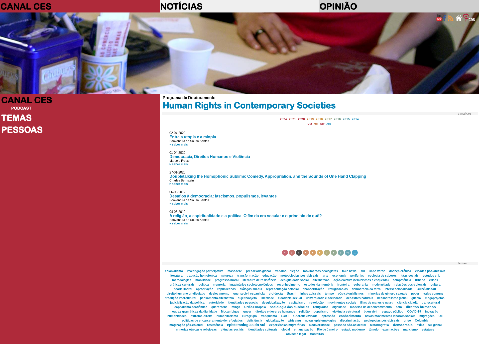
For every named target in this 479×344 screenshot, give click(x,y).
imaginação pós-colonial (186, 325)
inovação (431, 311)
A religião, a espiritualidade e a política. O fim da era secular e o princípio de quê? (245, 216)
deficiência (254, 320)
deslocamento (219, 293)
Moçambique (230, 311)
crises (433, 280)
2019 (310, 119)
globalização (275, 320)
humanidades (177, 316)
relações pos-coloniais (410, 284)
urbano (420, 280)
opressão (328, 316)
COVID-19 (414, 311)
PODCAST (21, 108)
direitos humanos (421, 307)
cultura (436, 284)
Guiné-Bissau (426, 289)
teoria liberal (183, 289)
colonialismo (174, 271)
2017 (328, 119)
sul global (435, 325)
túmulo (373, 329)
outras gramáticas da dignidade (194, 311)
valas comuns (433, 293)
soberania (361, 284)
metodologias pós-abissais (299, 275)
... (355, 252)
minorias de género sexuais (387, 293)
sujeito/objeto (247, 298)
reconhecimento (288, 284)
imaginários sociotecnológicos (251, 284)
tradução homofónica (202, 275)
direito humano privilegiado (186, 293)
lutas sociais (410, 275)
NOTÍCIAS (181, 6)
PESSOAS (22, 130)
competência (402, 280)
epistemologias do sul (246, 325)
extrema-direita (202, 316)
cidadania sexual (290, 298)
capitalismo (297, 302)
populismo (321, 311)
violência (276, 293)
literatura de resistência (259, 280)
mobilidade (203, 280)
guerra (416, 298)
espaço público (392, 311)
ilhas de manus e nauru (376, 302)
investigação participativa (205, 271)
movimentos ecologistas (320, 271)
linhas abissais (310, 293)
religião (304, 311)
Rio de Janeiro (327, 329)
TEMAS (16, 118)
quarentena (219, 307)
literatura (176, 275)
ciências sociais (232, 329)
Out (310, 123)
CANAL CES (25, 6)
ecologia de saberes (382, 275)
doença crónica (400, 271)
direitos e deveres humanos (275, 311)
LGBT (285, 316)
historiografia (379, 325)
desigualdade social (294, 280)
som (399, 307)
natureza (227, 275)
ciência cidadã (407, 302)
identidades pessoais (243, 302)
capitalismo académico (190, 307)
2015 (346, 119)
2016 (337, 119)
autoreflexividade (305, 316)
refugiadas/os (338, 289)
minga (236, 307)
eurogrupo (249, 316)
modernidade (381, 284)
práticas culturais (182, 284)
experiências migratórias (287, 325)
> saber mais (178, 144)
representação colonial (282, 289)
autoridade (216, 302)
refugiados (320, 307)
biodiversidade (319, 325)
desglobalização (273, 302)
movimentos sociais (342, 302)
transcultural (431, 302)
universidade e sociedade (324, 298)
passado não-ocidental (350, 325)
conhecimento (350, 316)
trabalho (280, 271)
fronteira (343, 284)
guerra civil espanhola (249, 293)
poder (415, 293)
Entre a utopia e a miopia (192, 137)
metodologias (181, 280)
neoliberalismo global (392, 298)
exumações (390, 329)
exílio (420, 325)
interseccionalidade (399, 289)
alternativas (321, 280)
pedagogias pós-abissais (382, 320)
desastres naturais (359, 298)
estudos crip (431, 275)
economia (339, 275)
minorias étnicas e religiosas (196, 329)
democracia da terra (366, 289)
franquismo (269, 316)
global (285, 329)
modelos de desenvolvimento (371, 307)
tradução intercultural (180, 298)
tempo (329, 293)
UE (441, 316)
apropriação (204, 289)
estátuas (428, 329)
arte (325, 275)
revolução (316, 302)
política (204, 284)
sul (362, 271)
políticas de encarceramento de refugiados (212, 320)
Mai (316, 123)
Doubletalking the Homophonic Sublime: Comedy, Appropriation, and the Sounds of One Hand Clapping (267, 176)
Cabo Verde (377, 271)
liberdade (267, 298)
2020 (301, 119)
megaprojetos (435, 298)
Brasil (291, 293)
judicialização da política (187, 302)
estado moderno (353, 329)
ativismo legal (296, 334)
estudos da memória (318, 284)
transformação (247, 275)
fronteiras (317, 334)
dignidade (339, 307)
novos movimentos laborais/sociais (390, 316)
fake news (349, 271)
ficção (294, 271)
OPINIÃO (338, 6)
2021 (292, 119)
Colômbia (421, 320)
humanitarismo (227, 316)
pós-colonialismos (351, 293)
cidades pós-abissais (430, 271)
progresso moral (227, 280)
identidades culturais (262, 329)
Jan (328, 123)
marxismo (410, 329)
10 (348, 252)
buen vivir (371, 311)
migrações (427, 316)
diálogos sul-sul (251, 289)
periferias (357, 275)
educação (269, 275)
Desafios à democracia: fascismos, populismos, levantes (223, 196)
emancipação (303, 329)
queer (247, 311)
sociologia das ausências (289, 307)
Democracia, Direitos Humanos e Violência (209, 157)
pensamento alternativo (217, 298)
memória (219, 284)
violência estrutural (346, 311)
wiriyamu (294, 320)
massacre (235, 271)
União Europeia (255, 307)
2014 (355, 119)
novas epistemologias (320, 320)
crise (407, 320)
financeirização (313, 289)
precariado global (258, 271)
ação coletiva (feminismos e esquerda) (361, 280)
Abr (322, 123)
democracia (403, 325)
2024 (283, 119)
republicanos (226, 289)
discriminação (350, 320)
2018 (319, 119)
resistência (215, 325)
